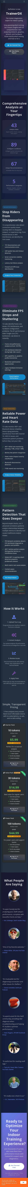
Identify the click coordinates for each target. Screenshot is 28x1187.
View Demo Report (15, 52)
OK (23, 1182)
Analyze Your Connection (13, 275)
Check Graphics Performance (14, 377)
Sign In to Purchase (14, 764)
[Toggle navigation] (4, 2)
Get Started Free (15, 45)
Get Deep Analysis (10, 577)
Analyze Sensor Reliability (13, 475)
